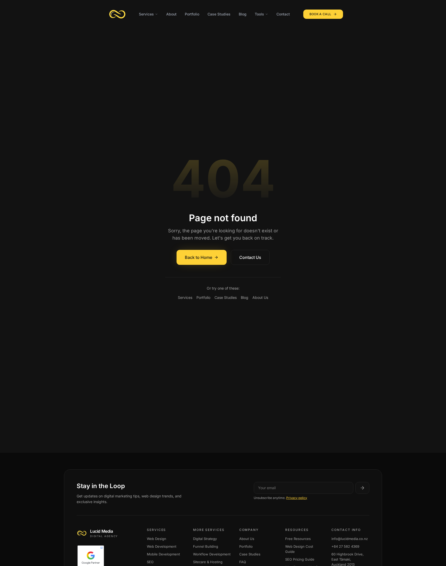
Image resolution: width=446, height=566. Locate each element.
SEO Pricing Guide (299, 559)
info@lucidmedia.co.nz (349, 539)
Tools (259, 14)
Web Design (156, 539)
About (171, 14)
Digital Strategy (205, 539)
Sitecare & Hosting (207, 562)
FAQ (242, 562)
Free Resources (298, 539)
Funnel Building (205, 547)
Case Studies (219, 14)
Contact (283, 14)
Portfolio (192, 14)
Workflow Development (211, 554)
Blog (242, 14)
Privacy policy (296, 498)
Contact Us (250, 257)
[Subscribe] (362, 488)
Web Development (161, 547)
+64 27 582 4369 (345, 547)
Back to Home (198, 257)
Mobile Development (163, 554)
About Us (260, 297)
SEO (150, 562)
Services (146, 14)
